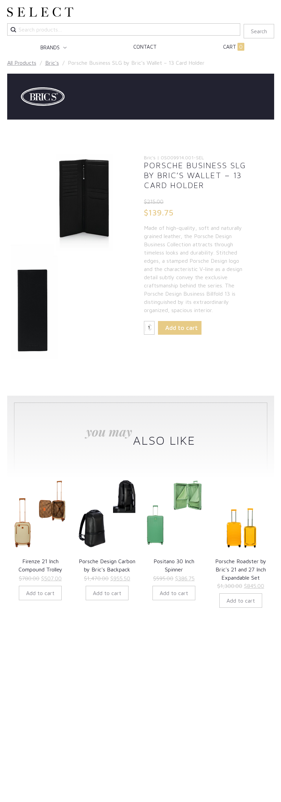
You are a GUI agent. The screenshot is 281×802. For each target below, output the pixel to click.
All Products (21, 63)
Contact (145, 47)
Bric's (52, 63)
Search (259, 31)
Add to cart (181, 327)
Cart (233, 47)
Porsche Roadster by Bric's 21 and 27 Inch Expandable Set (240, 569)
